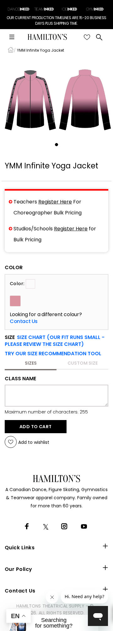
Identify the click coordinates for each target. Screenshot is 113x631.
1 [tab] (56, 144)
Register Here (55, 201)
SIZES (31, 363)
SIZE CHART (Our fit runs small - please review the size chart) (55, 341)
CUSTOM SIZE (82, 363)
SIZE (55, 341)
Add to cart (35, 426)
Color (14, 267)
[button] (53, 353)
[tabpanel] (56, 98)
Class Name (20, 378)
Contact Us (24, 321)
